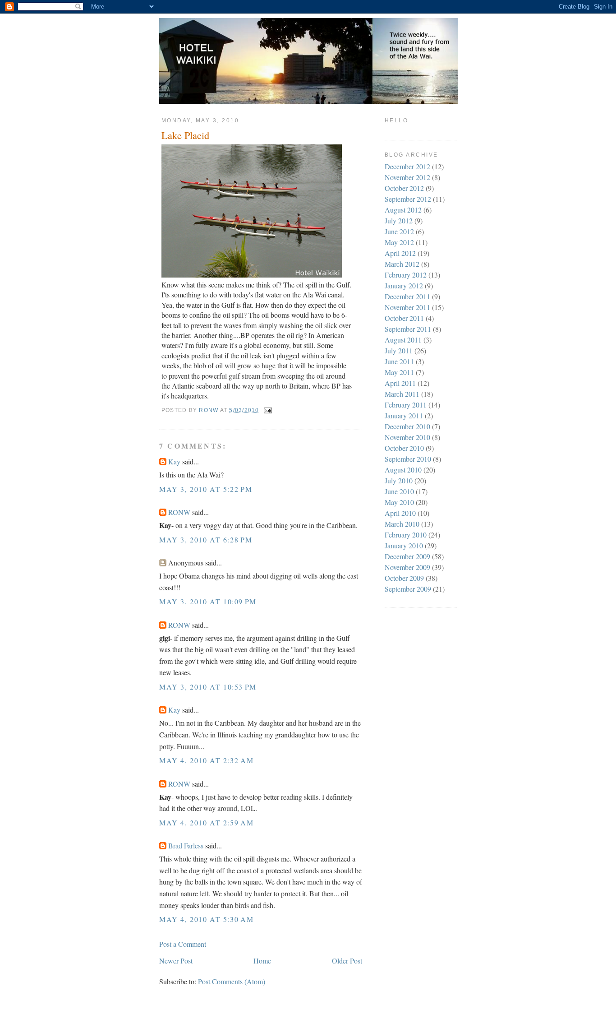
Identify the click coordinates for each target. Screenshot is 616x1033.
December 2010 (407, 426)
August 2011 (403, 339)
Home (262, 960)
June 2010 (399, 491)
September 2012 (408, 199)
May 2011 (399, 372)
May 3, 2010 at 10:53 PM (208, 686)
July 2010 (399, 480)
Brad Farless (185, 845)
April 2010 (400, 513)
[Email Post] (267, 410)
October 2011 (404, 318)
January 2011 (404, 415)
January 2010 (404, 545)
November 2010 (407, 437)
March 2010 (402, 523)
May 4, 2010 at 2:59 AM (206, 822)
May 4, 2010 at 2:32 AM (206, 760)
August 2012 (403, 209)
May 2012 (399, 242)
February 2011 (406, 404)
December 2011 (407, 296)
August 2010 (403, 469)
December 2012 (407, 166)
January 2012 (404, 285)
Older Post (347, 960)
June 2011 (399, 361)
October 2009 (404, 578)
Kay (174, 461)
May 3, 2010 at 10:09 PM (208, 601)
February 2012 (406, 274)
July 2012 (399, 220)
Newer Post (176, 960)
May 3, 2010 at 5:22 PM (205, 489)
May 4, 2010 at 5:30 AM (206, 919)
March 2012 (402, 264)
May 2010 (399, 502)
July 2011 (399, 350)
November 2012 (407, 177)
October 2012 (404, 188)
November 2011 (407, 307)
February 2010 (406, 534)
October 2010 (404, 448)
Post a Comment (182, 944)
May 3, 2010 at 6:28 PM (205, 539)
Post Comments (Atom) (231, 981)
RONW (179, 512)
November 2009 (407, 567)
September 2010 (408, 458)
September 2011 (408, 329)
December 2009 (407, 556)
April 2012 (400, 253)
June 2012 (399, 231)
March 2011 (402, 393)
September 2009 (408, 588)
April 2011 (400, 383)
